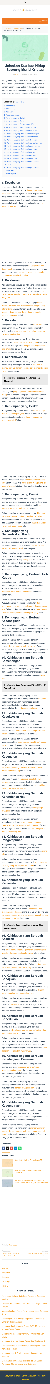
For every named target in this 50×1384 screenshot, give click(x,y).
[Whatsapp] (20, 1148)
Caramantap (13, 1245)
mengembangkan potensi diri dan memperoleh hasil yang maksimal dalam (23, 1131)
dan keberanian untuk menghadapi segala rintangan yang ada (24, 605)
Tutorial (5, 1285)
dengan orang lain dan (24, 1087)
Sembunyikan (19, 102)
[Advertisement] (25, 234)
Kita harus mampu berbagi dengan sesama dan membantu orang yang (25, 367)
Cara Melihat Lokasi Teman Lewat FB (28, 1160)
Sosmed (5, 1276)
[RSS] (25, 2)
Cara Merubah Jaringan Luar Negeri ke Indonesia (29, 1171)
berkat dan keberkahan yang (25, 342)
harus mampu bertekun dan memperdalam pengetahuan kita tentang (23, 305)
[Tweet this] (7, 1148)
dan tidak (42, 698)
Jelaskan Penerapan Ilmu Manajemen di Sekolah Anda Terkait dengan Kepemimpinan (31, 1181)
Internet (5, 1268)
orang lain (27, 559)
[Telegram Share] (15, 1148)
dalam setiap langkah (30, 708)
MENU (44, 21)
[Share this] (3, 1148)
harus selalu (38, 324)
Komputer (6, 1272)
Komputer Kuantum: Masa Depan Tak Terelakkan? (23, 1341)
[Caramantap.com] (25, 9)
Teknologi (6, 1281)
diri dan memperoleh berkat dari (22, 646)
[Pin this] (11, 1148)
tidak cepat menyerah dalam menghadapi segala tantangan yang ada (25, 294)
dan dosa (15, 1004)
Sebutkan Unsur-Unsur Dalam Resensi (38, 1253)
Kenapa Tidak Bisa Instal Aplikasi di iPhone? (10, 1253)
